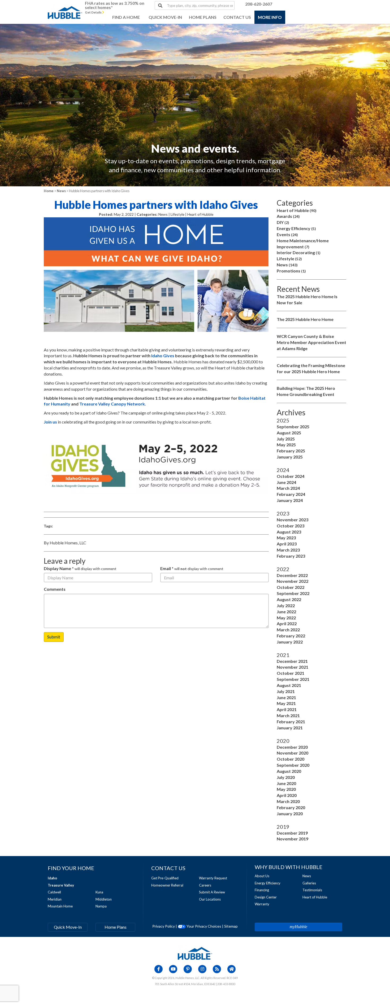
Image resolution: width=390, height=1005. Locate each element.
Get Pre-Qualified (165, 878)
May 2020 (286, 789)
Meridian (55, 899)
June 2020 (286, 783)
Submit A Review (212, 892)
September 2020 (293, 765)
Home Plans (116, 926)
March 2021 (288, 715)
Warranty (262, 904)
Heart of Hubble (297, 210)
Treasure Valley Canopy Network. (112, 403)
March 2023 (288, 549)
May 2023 (286, 537)
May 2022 (286, 617)
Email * (167, 568)
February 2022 (291, 635)
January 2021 (290, 727)
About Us (262, 876)
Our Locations (210, 899)
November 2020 (292, 752)
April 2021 (287, 709)
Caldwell (54, 892)
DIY (283, 222)
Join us (50, 421)
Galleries (309, 883)
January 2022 (290, 641)
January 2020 (290, 813)
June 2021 (286, 697)
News (61, 191)
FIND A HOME (126, 17)
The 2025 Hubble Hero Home (305, 319)
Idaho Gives (162, 355)
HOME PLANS (202, 17)
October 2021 (290, 673)
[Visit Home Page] (65, 6)
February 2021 (291, 721)
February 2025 (291, 450)
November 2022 (292, 581)
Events (287, 234)
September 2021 (293, 679)
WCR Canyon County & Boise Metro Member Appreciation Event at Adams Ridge (311, 342)
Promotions (291, 270)
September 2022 (293, 593)
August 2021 (289, 685)
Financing (262, 890)
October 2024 (290, 476)
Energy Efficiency (296, 228)
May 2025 (286, 444)
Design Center (266, 897)
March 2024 (288, 488)
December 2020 (292, 747)
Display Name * (59, 568)
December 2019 (292, 832)
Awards (288, 216)
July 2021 (286, 691)
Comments (55, 589)
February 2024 (291, 494)
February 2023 (291, 555)
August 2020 (289, 771)
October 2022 (290, 587)
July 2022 (286, 605)
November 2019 (292, 838)
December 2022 (292, 575)
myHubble (298, 926)
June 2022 (286, 611)
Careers (205, 885)
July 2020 (286, 777)
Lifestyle (289, 258)
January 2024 (290, 500)
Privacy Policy (163, 926)
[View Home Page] (195, 952)
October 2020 (290, 758)
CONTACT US (237, 17)
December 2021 (292, 661)
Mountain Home (60, 906)
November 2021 (292, 666)
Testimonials (312, 890)
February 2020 (291, 807)
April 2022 (287, 623)
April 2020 (287, 795)
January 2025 (290, 456)
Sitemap (231, 926)
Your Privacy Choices (203, 926)
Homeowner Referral (167, 885)
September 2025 (293, 426)
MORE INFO (270, 17)
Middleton (104, 899)
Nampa (101, 906)
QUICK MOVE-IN (165, 17)
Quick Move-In (68, 926)
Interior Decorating (298, 252)
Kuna (99, 892)
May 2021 (286, 703)
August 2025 (289, 432)
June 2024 (286, 482)
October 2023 (290, 525)
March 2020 (288, 801)
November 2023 (292, 519)
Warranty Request (213, 878)
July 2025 (286, 438)
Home (49, 191)
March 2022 (288, 629)
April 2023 (287, 543)
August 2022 (289, 599)
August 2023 (289, 531)
